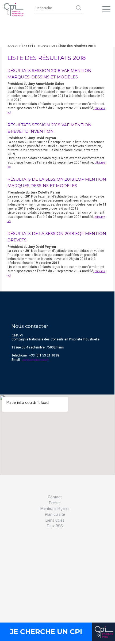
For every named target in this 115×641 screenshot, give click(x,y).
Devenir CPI (45, 46)
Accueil (12, 46)
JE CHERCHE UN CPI (46, 631)
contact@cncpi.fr (35, 360)
